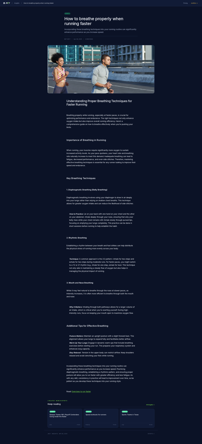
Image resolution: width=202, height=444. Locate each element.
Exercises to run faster (81, 391)
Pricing (185, 3)
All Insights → (150, 405)
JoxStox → (194, 3)
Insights (16, 3)
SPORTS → (151, 433)
